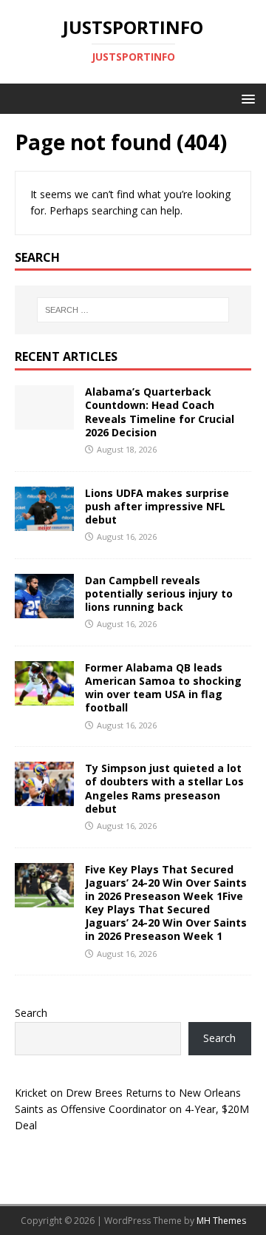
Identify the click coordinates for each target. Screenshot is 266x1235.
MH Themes (221, 1220)
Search (31, 1013)
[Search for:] (133, 309)
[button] (245, 98)
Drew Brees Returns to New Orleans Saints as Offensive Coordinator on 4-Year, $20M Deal (132, 1109)
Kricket (31, 1093)
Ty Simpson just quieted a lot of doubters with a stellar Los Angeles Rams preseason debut (164, 788)
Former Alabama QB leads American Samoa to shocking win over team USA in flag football (163, 687)
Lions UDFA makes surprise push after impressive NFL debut (157, 506)
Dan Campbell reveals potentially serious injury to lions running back (159, 593)
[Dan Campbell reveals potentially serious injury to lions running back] (44, 609)
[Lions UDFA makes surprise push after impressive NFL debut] (44, 522)
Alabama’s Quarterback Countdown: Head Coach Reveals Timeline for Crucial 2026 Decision (159, 412)
